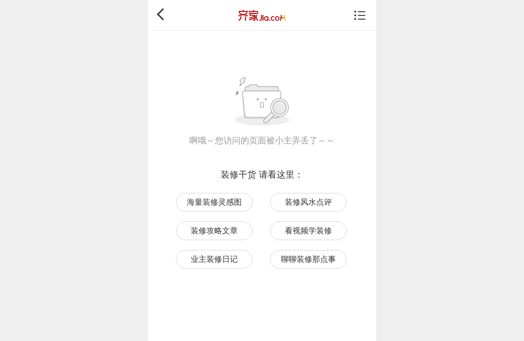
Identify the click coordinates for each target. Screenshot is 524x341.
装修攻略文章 (214, 230)
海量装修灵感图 (214, 202)
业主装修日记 (214, 259)
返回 (163, 14)
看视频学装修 (308, 230)
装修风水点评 (308, 202)
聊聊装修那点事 (308, 259)
